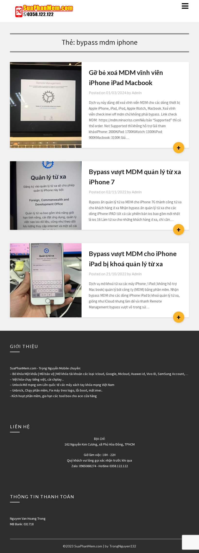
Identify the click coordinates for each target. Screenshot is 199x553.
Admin (137, 92)
